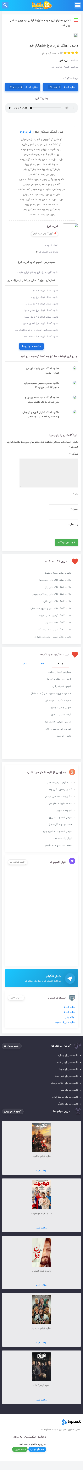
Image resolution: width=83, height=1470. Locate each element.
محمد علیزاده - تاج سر (60, 803)
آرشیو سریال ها (11, 1046)
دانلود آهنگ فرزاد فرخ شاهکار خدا (41, 336)
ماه (42, 663)
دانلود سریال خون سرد (66, 1076)
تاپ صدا (42, 5)
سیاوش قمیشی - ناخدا (59, 672)
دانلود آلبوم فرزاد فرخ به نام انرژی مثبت (38, 272)
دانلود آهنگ (62, 87)
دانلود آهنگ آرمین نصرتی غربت (55, 615)
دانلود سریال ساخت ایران (65, 1097)
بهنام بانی (70, 1017)
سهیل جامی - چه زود (60, 707)
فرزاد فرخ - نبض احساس (59, 782)
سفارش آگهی (16, 997)
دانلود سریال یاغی (69, 1090)
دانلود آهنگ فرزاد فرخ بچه (44, 297)
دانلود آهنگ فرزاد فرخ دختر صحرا (41, 310)
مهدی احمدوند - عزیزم (60, 817)
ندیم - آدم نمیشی (62, 686)
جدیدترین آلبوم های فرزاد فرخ (37, 262)
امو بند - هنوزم (64, 810)
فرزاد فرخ (25, 132)
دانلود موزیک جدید (65, 1022)
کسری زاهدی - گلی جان (60, 789)
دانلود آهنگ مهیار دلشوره (58, 573)
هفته (60, 663)
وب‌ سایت (73, 524)
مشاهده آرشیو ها (31, 346)
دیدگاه (73, 454)
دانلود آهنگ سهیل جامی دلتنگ (54, 629)
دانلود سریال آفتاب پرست (64, 1083)
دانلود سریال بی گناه (67, 1062)
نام (75, 494)
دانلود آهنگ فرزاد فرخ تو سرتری (41, 303)
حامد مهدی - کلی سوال (60, 824)
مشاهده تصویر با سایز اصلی (41, 35)
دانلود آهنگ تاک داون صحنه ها (55, 580)
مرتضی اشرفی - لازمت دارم (58, 721)
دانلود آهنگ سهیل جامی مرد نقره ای (52, 636)
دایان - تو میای (63, 736)
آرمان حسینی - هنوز (61, 714)
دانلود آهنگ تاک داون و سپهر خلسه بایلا (50, 608)
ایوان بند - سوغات (62, 838)
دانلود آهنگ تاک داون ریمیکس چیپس (51, 594)
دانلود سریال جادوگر (68, 1104)
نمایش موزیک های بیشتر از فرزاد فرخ (31, 280)
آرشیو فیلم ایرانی (12, 1111)
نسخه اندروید (20, 1449)
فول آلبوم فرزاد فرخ (43, 233)
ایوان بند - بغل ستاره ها (59, 679)
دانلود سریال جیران (68, 1055)
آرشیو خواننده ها (17, 862)
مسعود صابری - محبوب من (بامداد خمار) (51, 693)
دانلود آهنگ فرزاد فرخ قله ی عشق (40, 323)
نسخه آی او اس (37, 1449)
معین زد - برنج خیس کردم (58, 845)
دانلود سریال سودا (68, 1069)
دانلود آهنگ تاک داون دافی (57, 601)
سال (25, 663)
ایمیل (74, 509)
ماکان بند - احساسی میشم (58, 796)
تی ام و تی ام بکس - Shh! (58, 729)
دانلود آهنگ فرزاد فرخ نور (45, 290)
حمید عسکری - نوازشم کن (58, 700)
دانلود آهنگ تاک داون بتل (58, 587)
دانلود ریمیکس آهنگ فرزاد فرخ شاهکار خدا (36, 330)
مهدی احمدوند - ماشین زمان (57, 831)
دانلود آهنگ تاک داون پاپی (57, 622)
